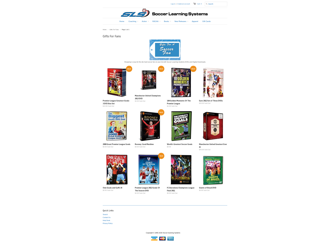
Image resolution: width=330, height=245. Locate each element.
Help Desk (106, 220)
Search (105, 214)
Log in (173, 4)
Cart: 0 (199, 4)
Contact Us (106, 217)
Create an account (183, 4)
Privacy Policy (108, 223)
